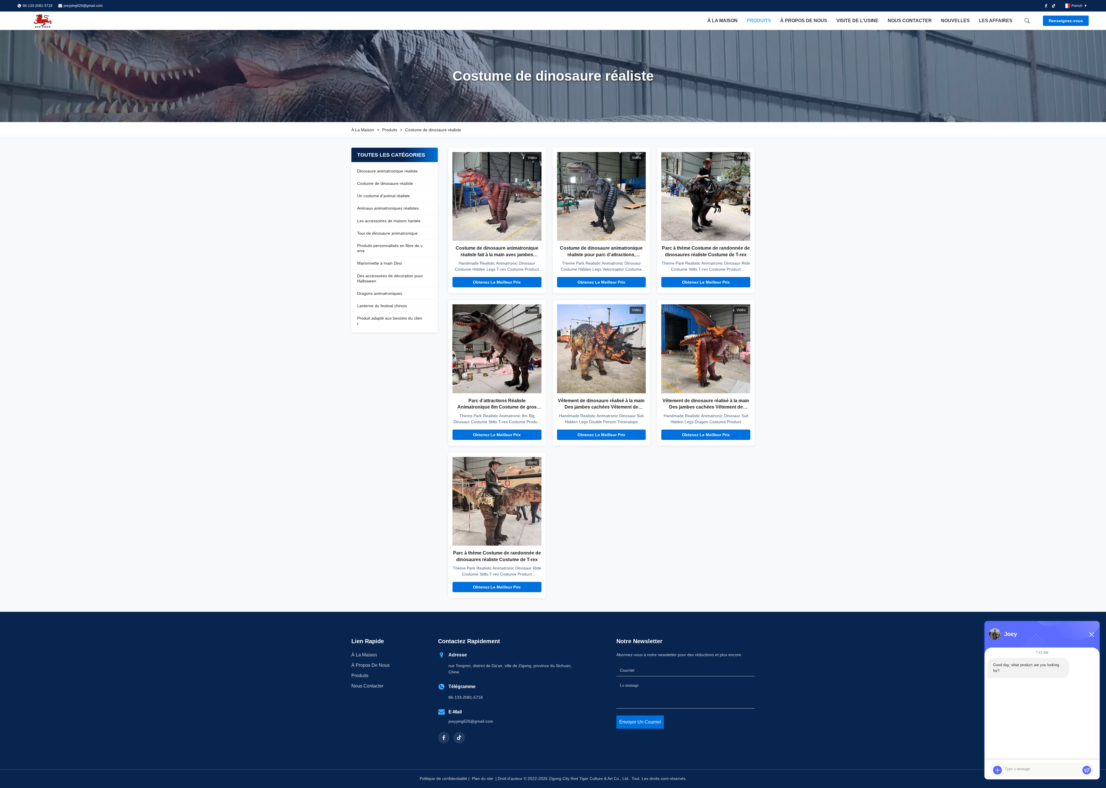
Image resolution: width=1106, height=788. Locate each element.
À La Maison (362, 130)
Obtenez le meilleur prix (497, 282)
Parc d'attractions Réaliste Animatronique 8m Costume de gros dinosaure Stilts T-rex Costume (497, 407)
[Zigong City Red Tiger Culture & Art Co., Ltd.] (49, 21)
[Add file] (997, 770)
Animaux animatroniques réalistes (388, 208)
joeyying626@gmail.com (83, 6)
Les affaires (995, 20)
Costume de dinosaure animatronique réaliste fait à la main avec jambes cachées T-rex (497, 254)
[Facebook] (1046, 5)
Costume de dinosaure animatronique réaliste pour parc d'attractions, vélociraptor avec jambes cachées (601, 254)
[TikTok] (459, 737)
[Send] (1086, 770)
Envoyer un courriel (640, 721)
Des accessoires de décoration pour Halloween (390, 278)
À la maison (722, 20)
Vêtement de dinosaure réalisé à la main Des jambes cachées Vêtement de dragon (705, 407)
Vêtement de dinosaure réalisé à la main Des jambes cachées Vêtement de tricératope (601, 407)
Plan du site (482, 778)
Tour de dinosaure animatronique (387, 233)
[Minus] (1091, 634)
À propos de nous (803, 20)
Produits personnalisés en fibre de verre (390, 248)
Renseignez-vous (1066, 20)
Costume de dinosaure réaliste (385, 183)
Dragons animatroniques (379, 293)
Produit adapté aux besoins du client (389, 321)
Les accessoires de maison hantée (389, 221)
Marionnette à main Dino (379, 263)
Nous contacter (910, 20)
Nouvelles (955, 20)
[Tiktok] (1053, 5)
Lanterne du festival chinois (382, 305)
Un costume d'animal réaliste (383, 195)
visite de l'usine (857, 20)
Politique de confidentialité (443, 778)
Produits (759, 20)
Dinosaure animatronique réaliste (387, 171)
